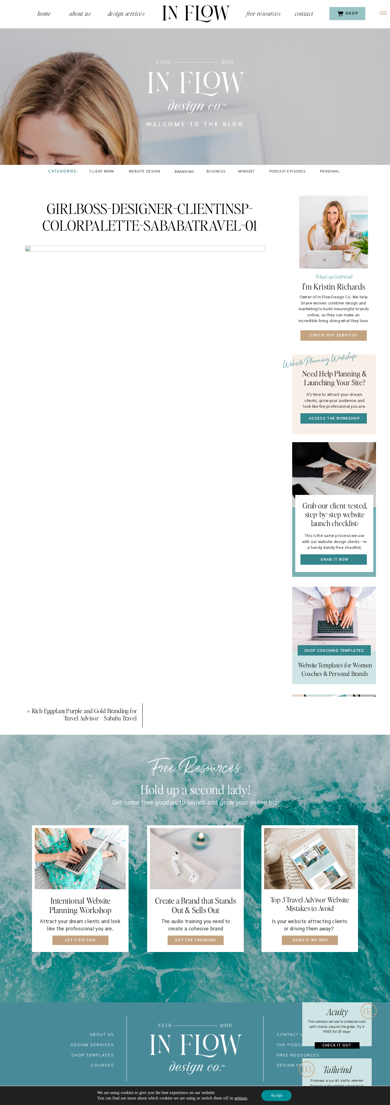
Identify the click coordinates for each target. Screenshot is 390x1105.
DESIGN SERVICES (92, 1045)
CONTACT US (292, 1035)
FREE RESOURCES (298, 1055)
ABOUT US (102, 1035)
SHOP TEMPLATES (92, 1055)
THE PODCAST (293, 1045)
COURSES (102, 1066)
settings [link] (240, 1098)
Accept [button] (276, 1095)
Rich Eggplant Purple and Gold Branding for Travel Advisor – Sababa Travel (84, 714)
